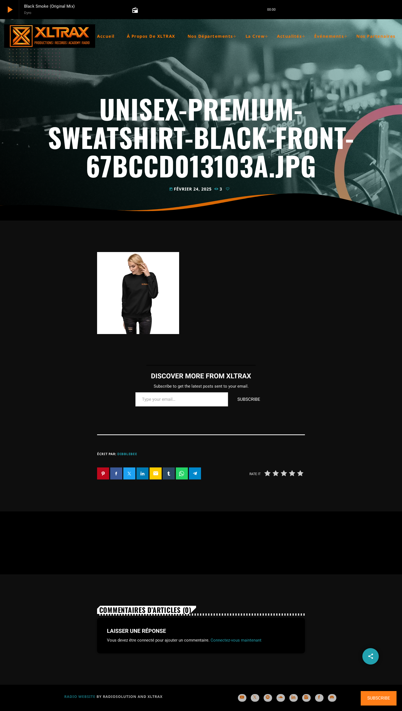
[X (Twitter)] (255, 698)
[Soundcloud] (280, 698)
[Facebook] (319, 698)
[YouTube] (242, 698)
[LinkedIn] (293, 698)
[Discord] (332, 698)
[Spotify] (268, 698)
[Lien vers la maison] (49, 36)
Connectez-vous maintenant (236, 640)
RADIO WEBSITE (79, 696)
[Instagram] (306, 698)
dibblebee (127, 454)
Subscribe (248, 399)
